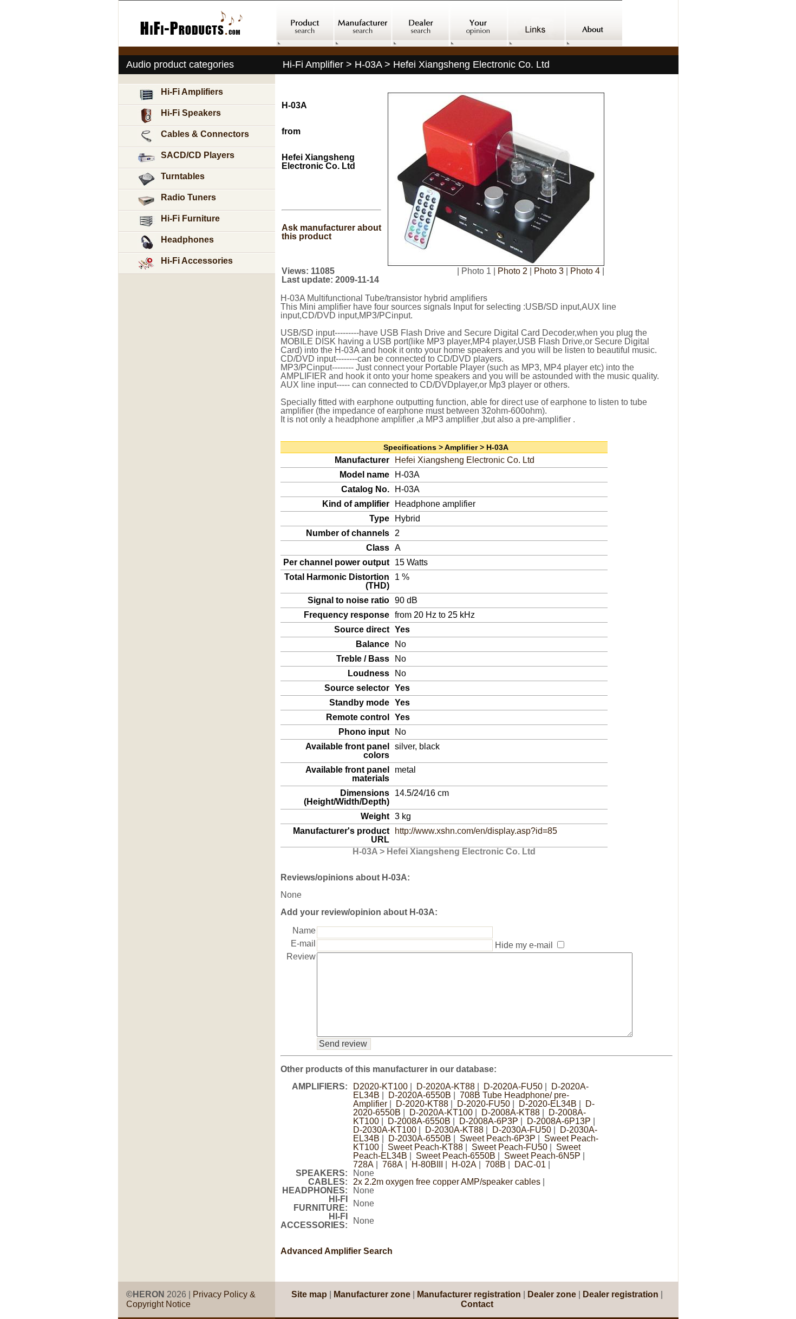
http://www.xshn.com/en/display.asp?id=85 (476, 830)
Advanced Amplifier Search (336, 1251)
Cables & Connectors (205, 134)
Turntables (183, 176)
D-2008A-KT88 (510, 1112)
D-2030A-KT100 (384, 1129)
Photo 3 (549, 271)
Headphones (187, 239)
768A (392, 1164)
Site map (309, 1294)
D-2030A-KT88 (454, 1129)
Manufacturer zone (372, 1294)
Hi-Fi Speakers (191, 112)
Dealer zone (551, 1294)
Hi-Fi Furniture (190, 218)
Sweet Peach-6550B (455, 1155)
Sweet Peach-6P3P (498, 1138)
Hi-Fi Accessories (197, 260)
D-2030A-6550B (419, 1138)
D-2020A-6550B (419, 1095)
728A (363, 1164)
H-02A (464, 1164)
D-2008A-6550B (419, 1121)
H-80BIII (427, 1164)
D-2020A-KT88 (445, 1086)
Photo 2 (512, 271)
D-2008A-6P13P (559, 1121)
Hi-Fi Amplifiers (192, 91)
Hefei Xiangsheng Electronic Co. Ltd (464, 460)
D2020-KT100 (380, 1086)
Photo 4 (585, 271)
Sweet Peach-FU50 (509, 1147)
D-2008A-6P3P (488, 1121)
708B (495, 1164)
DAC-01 (530, 1164)
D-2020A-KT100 (441, 1112)
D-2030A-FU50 (521, 1129)
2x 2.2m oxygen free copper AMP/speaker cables (446, 1181)
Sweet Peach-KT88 (425, 1147)
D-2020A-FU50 (513, 1086)
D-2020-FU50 (483, 1103)
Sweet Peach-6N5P (542, 1155)
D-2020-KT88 (422, 1103)
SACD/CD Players (197, 155)
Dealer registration (620, 1294)
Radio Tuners (188, 197)
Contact (477, 1304)
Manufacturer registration (469, 1294)
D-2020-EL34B (548, 1103)
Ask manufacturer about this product (331, 232)
